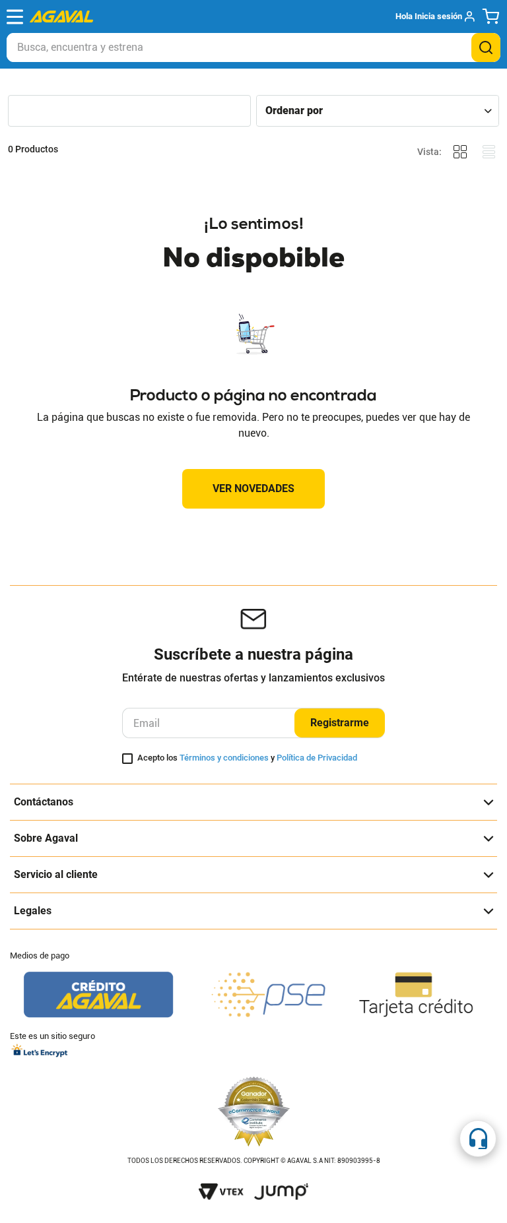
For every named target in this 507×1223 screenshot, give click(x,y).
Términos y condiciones (224, 758)
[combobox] (253, 47)
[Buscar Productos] (485, 47)
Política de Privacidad (317, 758)
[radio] (460, 152)
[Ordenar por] (377, 110)
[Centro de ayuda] (477, 1138)
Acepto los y (247, 758)
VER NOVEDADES (253, 488)
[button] (434, 16)
